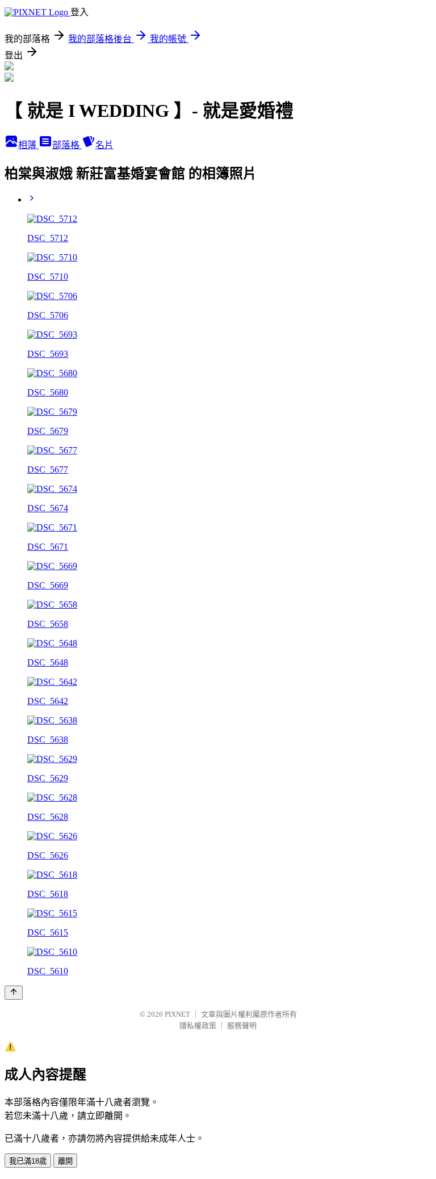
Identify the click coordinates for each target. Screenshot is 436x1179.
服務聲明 (242, 1025)
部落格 (67, 145)
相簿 (28, 145)
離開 (65, 1161)
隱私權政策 (197, 1025)
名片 (104, 145)
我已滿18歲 (28, 1161)
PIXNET (177, 1014)
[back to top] (14, 993)
